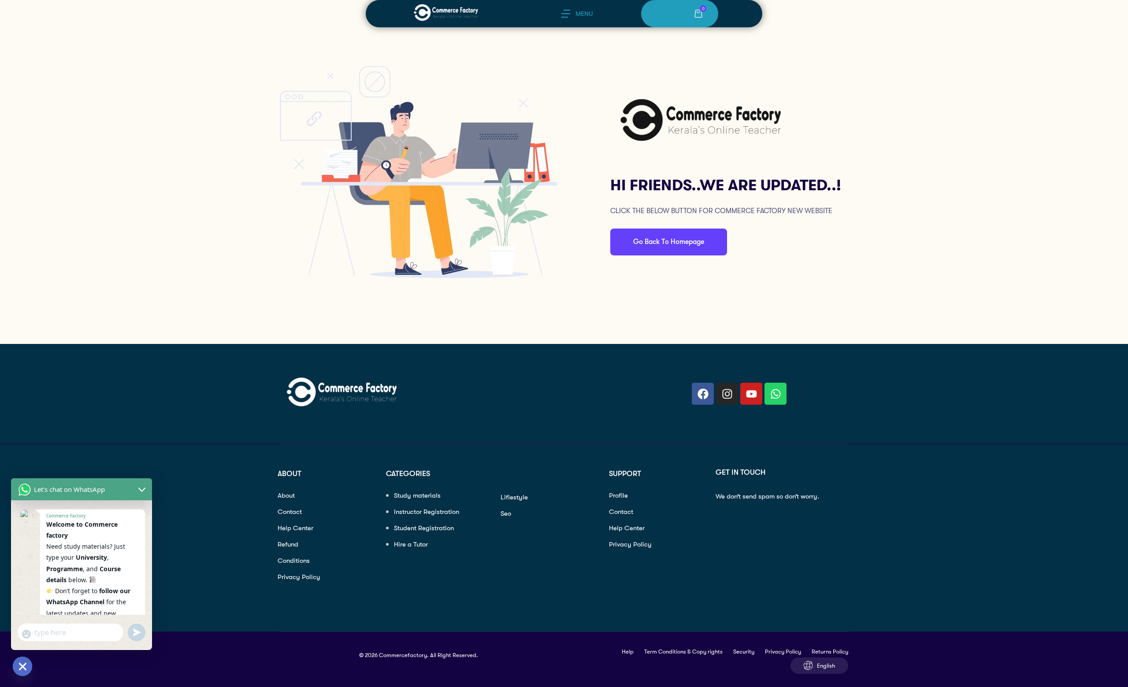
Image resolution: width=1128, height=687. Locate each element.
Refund (288, 544)
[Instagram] (727, 394)
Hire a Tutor (411, 544)
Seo (506, 513)
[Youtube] (751, 394)
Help (628, 651)
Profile (618, 495)
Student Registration (424, 528)
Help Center (295, 528)
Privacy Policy (299, 577)
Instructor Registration (426, 512)
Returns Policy (830, 651)
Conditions (294, 561)
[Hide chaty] (22, 666)
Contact (290, 512)
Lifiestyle (514, 497)
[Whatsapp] (775, 394)
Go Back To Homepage (668, 242)
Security (743, 651)
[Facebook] (703, 394)
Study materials (417, 495)
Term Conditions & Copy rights (683, 651)
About (286, 495)
